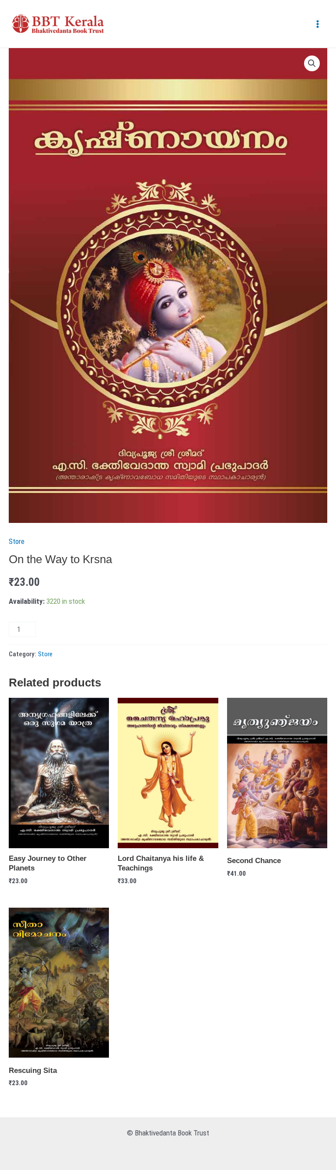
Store (16, 541)
